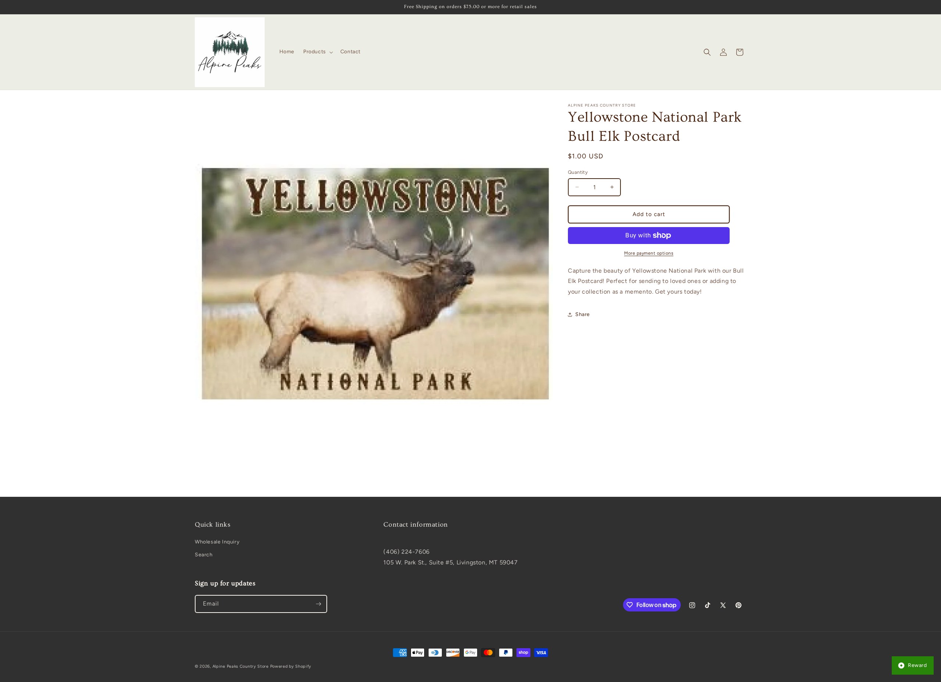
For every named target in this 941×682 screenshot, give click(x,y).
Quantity (578, 172)
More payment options (648, 253)
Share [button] (582, 314)
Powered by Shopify (291, 666)
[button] (317, 52)
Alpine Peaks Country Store (240, 666)
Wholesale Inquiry (217, 542)
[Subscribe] (318, 604)
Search (204, 555)
